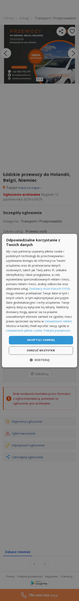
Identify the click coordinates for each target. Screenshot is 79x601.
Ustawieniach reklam (58, 321)
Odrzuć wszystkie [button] (41, 350)
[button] (39, 360)
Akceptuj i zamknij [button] (41, 340)
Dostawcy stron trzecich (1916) (49, 289)
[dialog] (39, 300)
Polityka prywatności (57, 330)
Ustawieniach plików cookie (24, 330)
